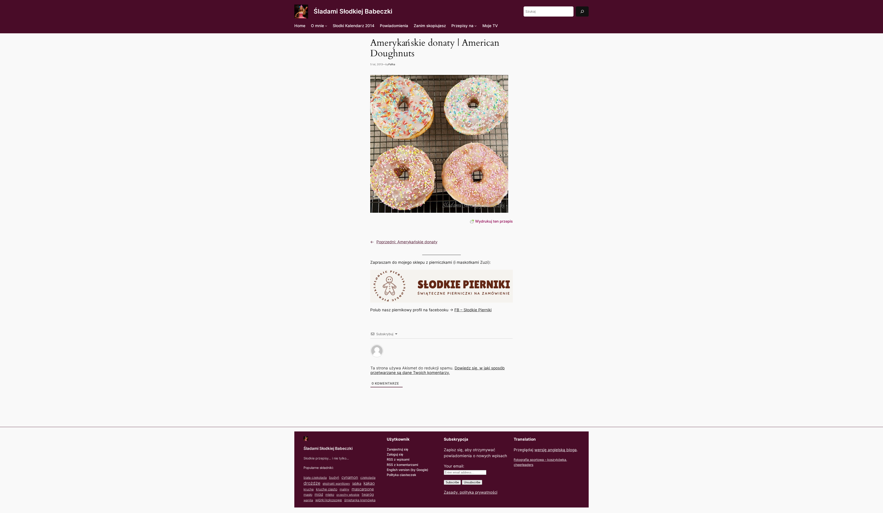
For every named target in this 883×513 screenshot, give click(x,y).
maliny (344, 489)
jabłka (356, 483)
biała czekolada (315, 477)
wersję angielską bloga (555, 450)
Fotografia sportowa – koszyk (536, 460)
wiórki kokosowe (328, 500)
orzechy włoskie (347, 494)
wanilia (308, 500)
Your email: (454, 466)
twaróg (368, 494)
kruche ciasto (326, 489)
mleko (329, 494)
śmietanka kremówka (360, 500)
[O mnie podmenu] (326, 26)
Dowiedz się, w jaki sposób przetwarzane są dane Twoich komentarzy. (437, 370)
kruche (309, 489)
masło (308, 494)
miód (319, 494)
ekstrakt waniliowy (336, 483)
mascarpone (363, 489)
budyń (334, 477)
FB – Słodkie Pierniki (473, 310)
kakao (369, 483)
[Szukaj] (582, 11)
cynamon (349, 477)
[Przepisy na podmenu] (475, 26)
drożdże (312, 483)
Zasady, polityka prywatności (470, 492)
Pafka (391, 64)
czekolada (368, 477)
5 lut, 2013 (376, 64)
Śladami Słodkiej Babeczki (353, 11)
